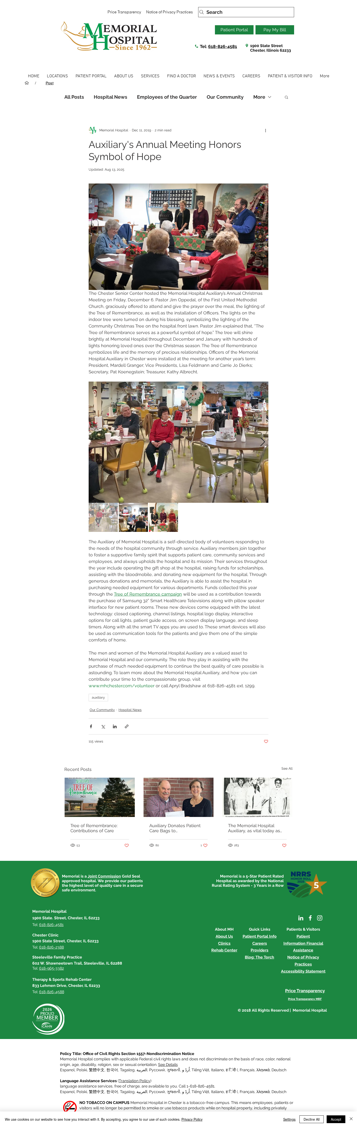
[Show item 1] (103, 517)
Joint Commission (104, 876)
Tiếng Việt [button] (200, 1070)
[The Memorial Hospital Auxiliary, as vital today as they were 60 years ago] (257, 797)
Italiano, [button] (218, 1091)
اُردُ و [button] (186, 1070)
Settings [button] (289, 1119)
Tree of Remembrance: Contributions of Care (94, 828)
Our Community (225, 97)
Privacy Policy (192, 1119)
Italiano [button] (217, 1070)
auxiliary (98, 697)
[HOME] (26, 83)
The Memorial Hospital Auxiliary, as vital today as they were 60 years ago (254, 828)
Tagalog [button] (127, 1070)
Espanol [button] (67, 1070)
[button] (57, 76)
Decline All (312, 1119)
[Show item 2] (133, 517)
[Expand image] (178, 442)
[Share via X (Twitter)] (103, 726)
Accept (336, 1119)
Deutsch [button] (279, 1070)
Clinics (224, 943)
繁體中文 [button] (96, 1070)
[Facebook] (310, 917)
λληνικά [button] (263, 1070)
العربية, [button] (142, 1070)
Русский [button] (157, 1070)
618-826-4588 (51, 992)
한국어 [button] (112, 1070)
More (259, 97)
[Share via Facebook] (91, 726)
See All (287, 768)
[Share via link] (126, 726)
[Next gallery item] (262, 442)
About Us (224, 936)
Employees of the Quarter (167, 97)
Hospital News (110, 97)
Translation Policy (134, 1081)
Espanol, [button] (68, 1091)
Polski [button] (81, 1070)
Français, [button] (247, 1091)
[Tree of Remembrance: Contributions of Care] (100, 797)
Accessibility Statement (303, 971)
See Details (168, 1064)
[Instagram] (319, 917)
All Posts (74, 97)
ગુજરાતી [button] (173, 1070)
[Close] (351, 1119)
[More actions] (265, 130)
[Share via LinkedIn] (114, 726)
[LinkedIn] (300, 917)
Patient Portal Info (260, 936)
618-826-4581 (222, 46)
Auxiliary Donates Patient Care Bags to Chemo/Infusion (175, 828)
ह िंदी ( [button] (232, 1070)
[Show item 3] (163, 517)
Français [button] (247, 1070)
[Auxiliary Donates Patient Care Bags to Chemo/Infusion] (179, 797)
